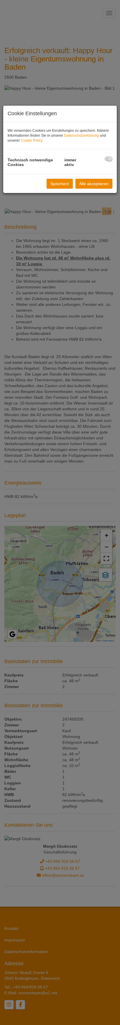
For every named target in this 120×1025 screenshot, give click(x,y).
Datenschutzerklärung (81, 135)
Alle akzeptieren (94, 183)
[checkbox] (108, 158)
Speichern (59, 183)
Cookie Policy (31, 140)
